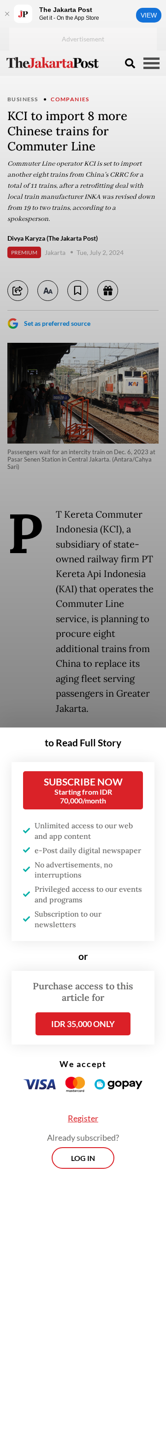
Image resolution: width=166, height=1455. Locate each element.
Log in (83, 1158)
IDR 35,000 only (83, 1024)
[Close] (7, 14)
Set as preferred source (57, 323)
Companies (70, 99)
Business (22, 99)
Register (83, 1118)
